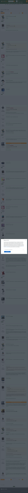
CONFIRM (7, 251)
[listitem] (14, 249)
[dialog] (14, 246)
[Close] (25, 240)
